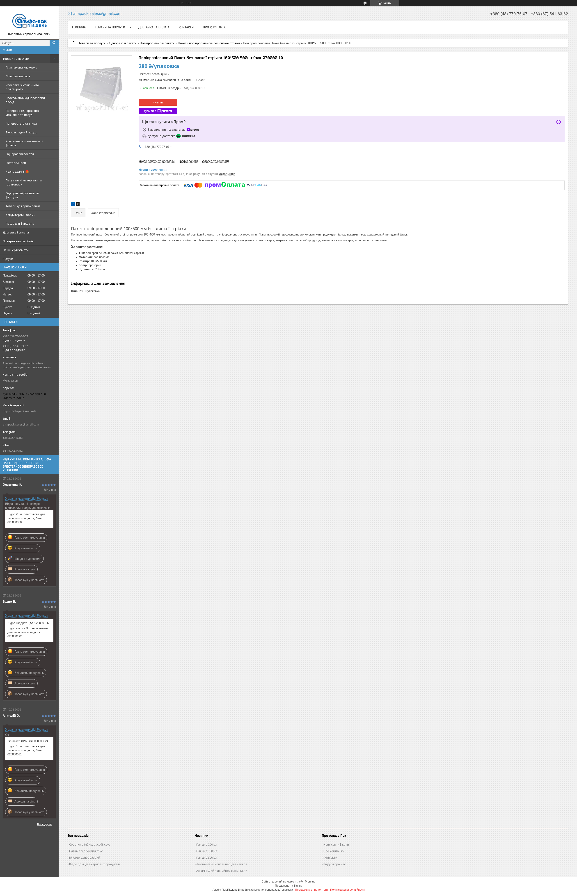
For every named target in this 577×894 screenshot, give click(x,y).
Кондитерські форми (20, 215)
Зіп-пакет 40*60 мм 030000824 (27, 741)
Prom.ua (310, 881)
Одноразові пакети (20, 154)
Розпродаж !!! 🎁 (17, 171)
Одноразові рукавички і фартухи (23, 195)
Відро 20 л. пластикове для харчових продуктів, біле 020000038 (26, 518)
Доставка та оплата (153, 27)
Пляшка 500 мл (206, 857)
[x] (78, 205)
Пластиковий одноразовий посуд (25, 100)
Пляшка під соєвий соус (86, 851)
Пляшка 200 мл (206, 844)
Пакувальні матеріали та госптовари (24, 182)
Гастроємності (16, 163)
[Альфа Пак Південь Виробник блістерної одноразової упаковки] (29, 21)
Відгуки (8, 259)
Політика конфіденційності (347, 889)
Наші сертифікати (336, 844)
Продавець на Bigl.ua (288, 885)
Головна (79, 27)
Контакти (186, 27)
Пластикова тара (18, 76)
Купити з (150, 111)
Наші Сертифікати (16, 250)
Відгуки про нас (334, 864)
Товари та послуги (16, 59)
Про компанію (214, 27)
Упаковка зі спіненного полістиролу (22, 87)
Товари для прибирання (23, 206)
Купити (158, 102)
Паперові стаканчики (21, 123)
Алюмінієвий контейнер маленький (221, 871)
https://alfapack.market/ (19, 411)
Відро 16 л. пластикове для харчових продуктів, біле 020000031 (26, 750)
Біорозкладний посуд (21, 132)
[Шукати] (54, 42)
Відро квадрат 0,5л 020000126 (28, 623)
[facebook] (73, 205)
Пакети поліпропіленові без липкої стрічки (209, 43)
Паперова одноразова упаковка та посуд (22, 113)
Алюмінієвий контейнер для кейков (221, 864)
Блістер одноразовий (84, 857)
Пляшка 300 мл (206, 851)
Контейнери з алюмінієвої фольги (24, 143)
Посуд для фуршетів (20, 224)
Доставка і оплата (16, 232)
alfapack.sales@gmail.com (21, 424)
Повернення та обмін (18, 241)
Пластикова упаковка (21, 67)
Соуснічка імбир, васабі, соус (89, 844)
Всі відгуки (44, 824)
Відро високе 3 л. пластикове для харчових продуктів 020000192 (27, 632)
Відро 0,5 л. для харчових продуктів (94, 864)
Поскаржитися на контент (311, 889)
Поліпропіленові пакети (157, 43)
